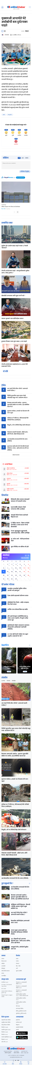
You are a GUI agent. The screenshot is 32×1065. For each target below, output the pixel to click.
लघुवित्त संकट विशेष (5, 1022)
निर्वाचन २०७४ (4, 1027)
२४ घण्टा (3, 681)
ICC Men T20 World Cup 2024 (6, 985)
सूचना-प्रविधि (19, 971)
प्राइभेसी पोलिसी (19, 1027)
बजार (17, 959)
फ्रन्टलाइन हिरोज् (19, 1008)
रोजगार (17, 963)
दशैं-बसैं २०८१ (4, 1042)
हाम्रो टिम (18, 1020)
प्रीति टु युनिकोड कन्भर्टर (21, 1011)
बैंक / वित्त (18, 966)
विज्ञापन (17, 1025)
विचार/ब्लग (4, 961)
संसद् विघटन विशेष (5, 1025)
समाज (2, 959)
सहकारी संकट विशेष (5, 1020)
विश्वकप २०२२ (4, 1039)
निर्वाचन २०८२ (4, 1034)
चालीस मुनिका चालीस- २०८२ (21, 999)
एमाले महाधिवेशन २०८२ (6, 1037)
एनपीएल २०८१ (4, 982)
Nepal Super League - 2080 (7, 995)
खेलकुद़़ (3, 968)
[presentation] (14, 212)
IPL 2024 (3, 989)
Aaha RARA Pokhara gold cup (6, 992)
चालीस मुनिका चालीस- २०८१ (21, 1003)
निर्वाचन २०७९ (4, 1032)
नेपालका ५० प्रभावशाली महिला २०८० (21, 991)
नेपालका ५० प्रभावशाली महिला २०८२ (21, 983)
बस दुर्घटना (10, 114)
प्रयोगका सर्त (19, 1022)
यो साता (8, 681)
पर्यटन (17, 961)
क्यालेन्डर (6, 555)
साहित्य (3, 963)
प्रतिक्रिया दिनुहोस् (24, 171)
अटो (17, 968)
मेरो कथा (18, 1006)
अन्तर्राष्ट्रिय (3, 976)
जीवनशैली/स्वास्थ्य (5, 971)
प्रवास (2, 973)
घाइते (4, 114)
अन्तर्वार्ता (3, 966)
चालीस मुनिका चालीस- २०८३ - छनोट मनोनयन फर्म (22, 995)
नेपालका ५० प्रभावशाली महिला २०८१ (21, 987)
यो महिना (14, 681)
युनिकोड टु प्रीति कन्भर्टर (21, 1013)
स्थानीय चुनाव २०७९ (5, 1030)
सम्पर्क (17, 1030)
